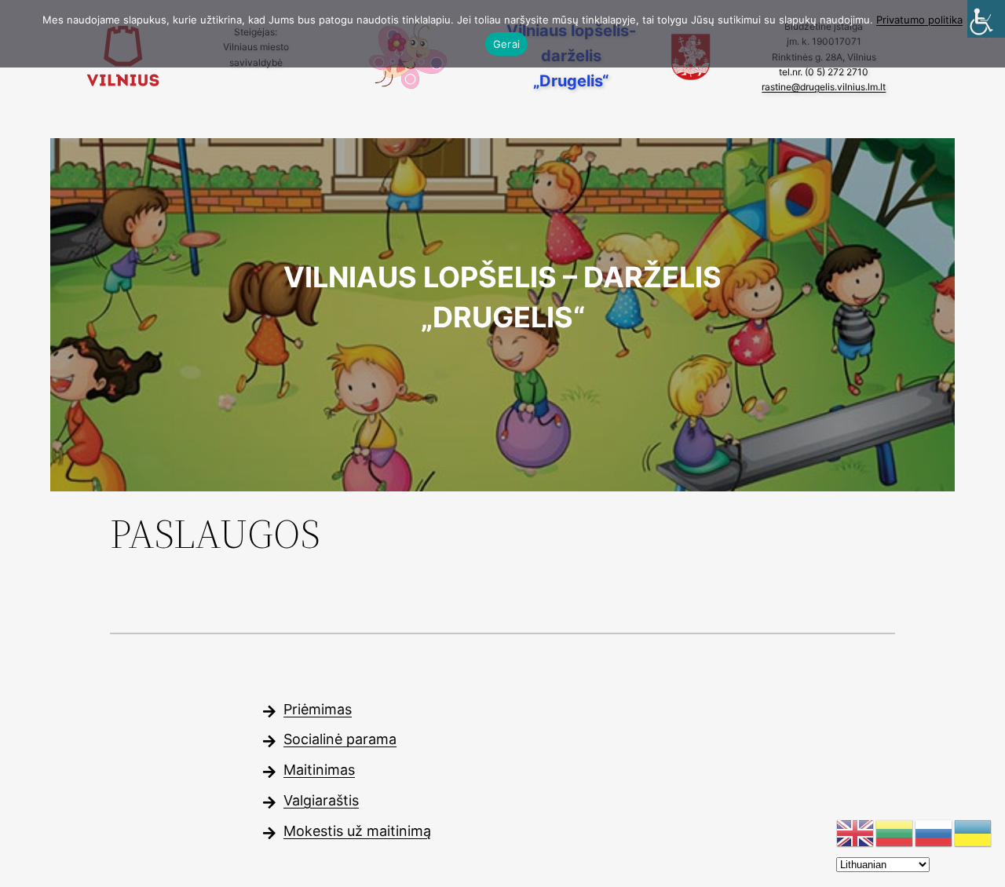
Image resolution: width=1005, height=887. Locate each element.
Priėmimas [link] (317, 709)
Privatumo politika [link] (919, 19)
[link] (986, 19)
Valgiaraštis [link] (321, 800)
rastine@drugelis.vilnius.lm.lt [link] (824, 87)
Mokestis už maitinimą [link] (357, 831)
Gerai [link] (506, 44)
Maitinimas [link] (319, 769)
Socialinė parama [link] (340, 739)
